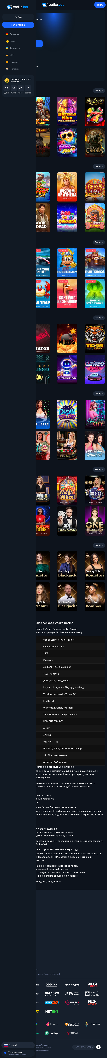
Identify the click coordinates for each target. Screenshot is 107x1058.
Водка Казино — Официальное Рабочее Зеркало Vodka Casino (42, 629)
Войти (99, 4)
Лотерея (14, 62)
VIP (12, 55)
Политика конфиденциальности (19, 948)
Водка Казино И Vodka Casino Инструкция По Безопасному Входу (45, 632)
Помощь (14, 69)
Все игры (99, 91)
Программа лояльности (15, 913)
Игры (11, 41)
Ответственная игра (14, 945)
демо (39, 119)
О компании (9, 909)
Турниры (15, 48)
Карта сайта (10, 952)
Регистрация (18, 24)
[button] (18, 1045)
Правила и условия (13, 941)
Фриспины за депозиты (15, 924)
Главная (14, 34)
